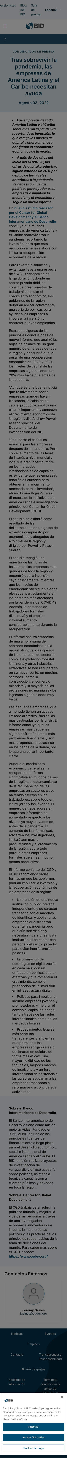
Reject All (33, 1426)
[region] (33, 1424)
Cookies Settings (33, 1447)
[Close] (62, 1397)
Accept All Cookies (33, 1437)
